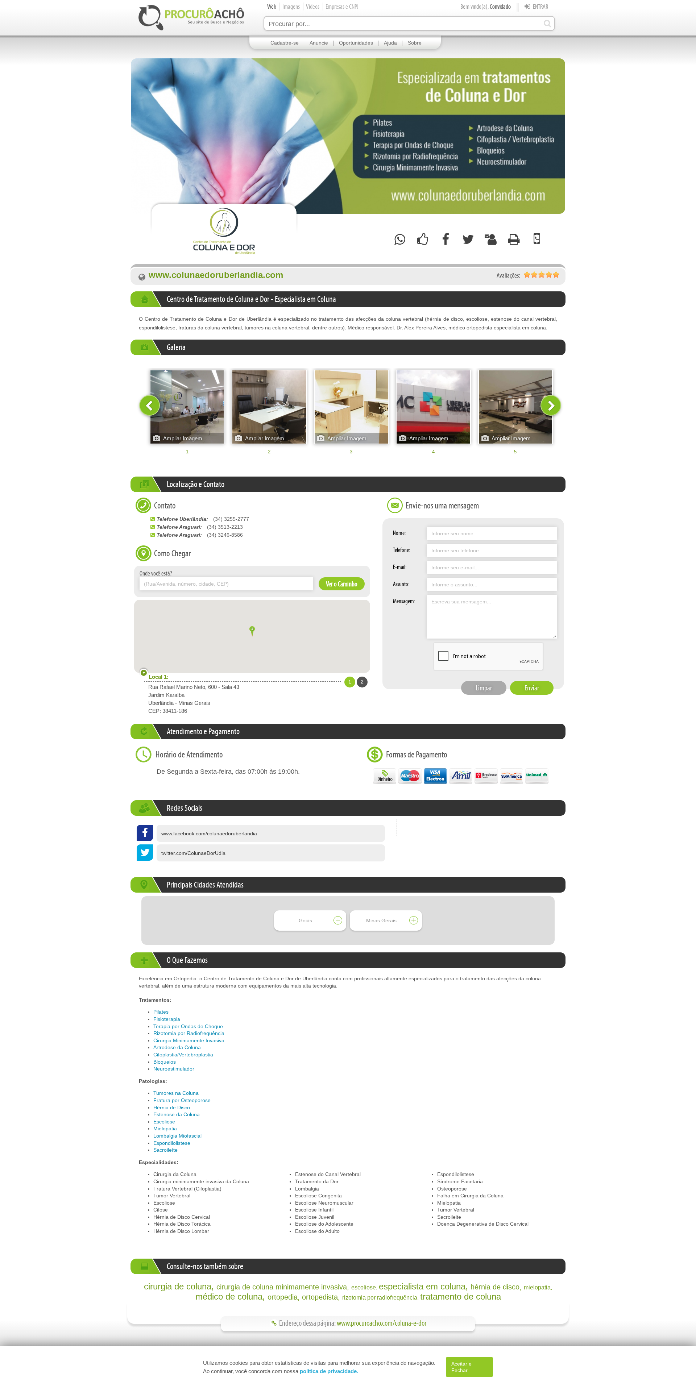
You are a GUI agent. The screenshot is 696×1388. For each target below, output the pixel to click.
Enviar (532, 688)
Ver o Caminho (341, 583)
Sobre (415, 43)
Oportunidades (356, 43)
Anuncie (319, 43)
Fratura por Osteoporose (182, 1100)
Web (271, 7)
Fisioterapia (166, 1019)
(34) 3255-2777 (231, 519)
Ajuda (390, 43)
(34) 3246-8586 (225, 535)
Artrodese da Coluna (177, 1047)
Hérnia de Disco (171, 1107)
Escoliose (164, 1122)
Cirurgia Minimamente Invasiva (188, 1040)
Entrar (540, 7)
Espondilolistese (171, 1143)
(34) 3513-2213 (225, 527)
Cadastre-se (284, 43)
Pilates (161, 1012)
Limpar (484, 688)
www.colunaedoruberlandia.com (216, 275)
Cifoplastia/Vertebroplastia (183, 1054)
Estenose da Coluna (176, 1114)
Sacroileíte (165, 1150)
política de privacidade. (329, 1371)
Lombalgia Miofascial (177, 1136)
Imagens (291, 7)
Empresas (342, 7)
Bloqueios (164, 1062)
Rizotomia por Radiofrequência (188, 1033)
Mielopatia (165, 1128)
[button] (252, 632)
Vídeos (312, 7)
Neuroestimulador (173, 1069)
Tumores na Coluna (176, 1093)
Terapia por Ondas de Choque (188, 1026)
